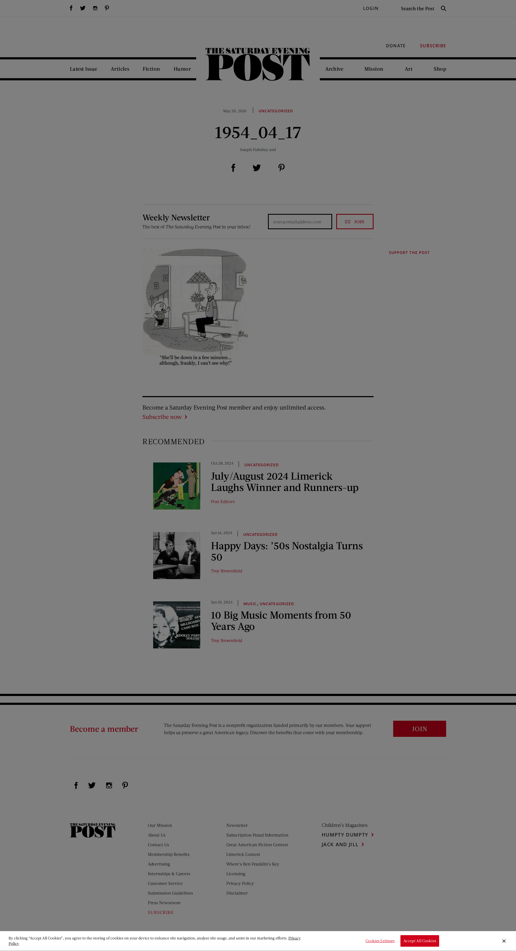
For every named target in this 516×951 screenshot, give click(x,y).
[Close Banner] (504, 941)
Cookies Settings (380, 941)
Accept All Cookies (419, 941)
